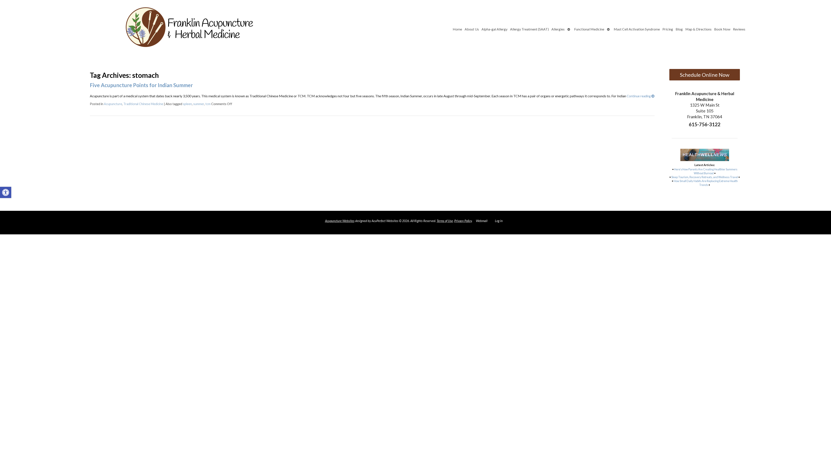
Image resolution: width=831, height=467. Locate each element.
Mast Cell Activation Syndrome (637, 29)
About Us (472, 29)
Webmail (481, 221)
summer (198, 104)
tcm (208, 104)
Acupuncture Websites (339, 221)
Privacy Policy (463, 221)
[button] (5, 192)
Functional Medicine (589, 29)
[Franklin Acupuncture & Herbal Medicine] (149, 29)
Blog (679, 29)
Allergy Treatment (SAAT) (529, 29)
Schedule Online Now (704, 75)
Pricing (667, 29)
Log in (499, 221)
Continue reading (639, 96)
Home (457, 29)
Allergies (558, 29)
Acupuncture (113, 104)
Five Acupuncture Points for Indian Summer (141, 85)
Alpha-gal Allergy (494, 29)
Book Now (722, 29)
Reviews (739, 29)
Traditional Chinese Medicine (143, 104)
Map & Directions (698, 29)
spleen (187, 104)
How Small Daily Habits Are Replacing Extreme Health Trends (706, 183)
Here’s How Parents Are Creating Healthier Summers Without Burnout (705, 171)
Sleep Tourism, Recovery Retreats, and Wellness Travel (704, 177)
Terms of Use (445, 221)
